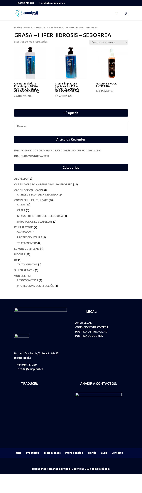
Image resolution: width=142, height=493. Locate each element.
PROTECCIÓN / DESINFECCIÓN (35, 285)
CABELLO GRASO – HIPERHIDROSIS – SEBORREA (43, 184)
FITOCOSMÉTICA (27, 280)
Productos (32, 452)
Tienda (91, 452)
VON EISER (20, 275)
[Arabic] (16, 400)
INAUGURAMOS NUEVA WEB (31, 156)
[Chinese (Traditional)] (26, 400)
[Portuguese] (40, 394)
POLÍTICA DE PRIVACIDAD (91, 331)
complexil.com (101, 468)
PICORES (19, 254)
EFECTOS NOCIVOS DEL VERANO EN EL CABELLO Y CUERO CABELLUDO (57, 150)
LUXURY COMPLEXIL (26, 248)
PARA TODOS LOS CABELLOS (35, 221)
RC (16, 260)
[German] (26, 394)
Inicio (17, 27)
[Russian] (21, 400)
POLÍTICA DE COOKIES (89, 335)
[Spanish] (16, 394)
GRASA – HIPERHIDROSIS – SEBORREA (40, 216)
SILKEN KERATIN (24, 270)
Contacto (117, 452)
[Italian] (35, 394)
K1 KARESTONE (23, 227)
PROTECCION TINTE (29, 237)
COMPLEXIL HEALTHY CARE (38, 27)
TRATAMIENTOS (27, 243)
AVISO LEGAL (83, 322)
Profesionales (74, 452)
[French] (31, 394)
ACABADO (23, 231)
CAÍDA (21, 204)
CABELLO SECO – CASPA (29, 190)
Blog (104, 452)
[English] (21, 394)
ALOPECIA (20, 178)
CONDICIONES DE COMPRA (91, 327)
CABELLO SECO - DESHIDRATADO (37, 194)
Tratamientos (52, 452)
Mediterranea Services (55, 468)
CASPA (21, 210)
